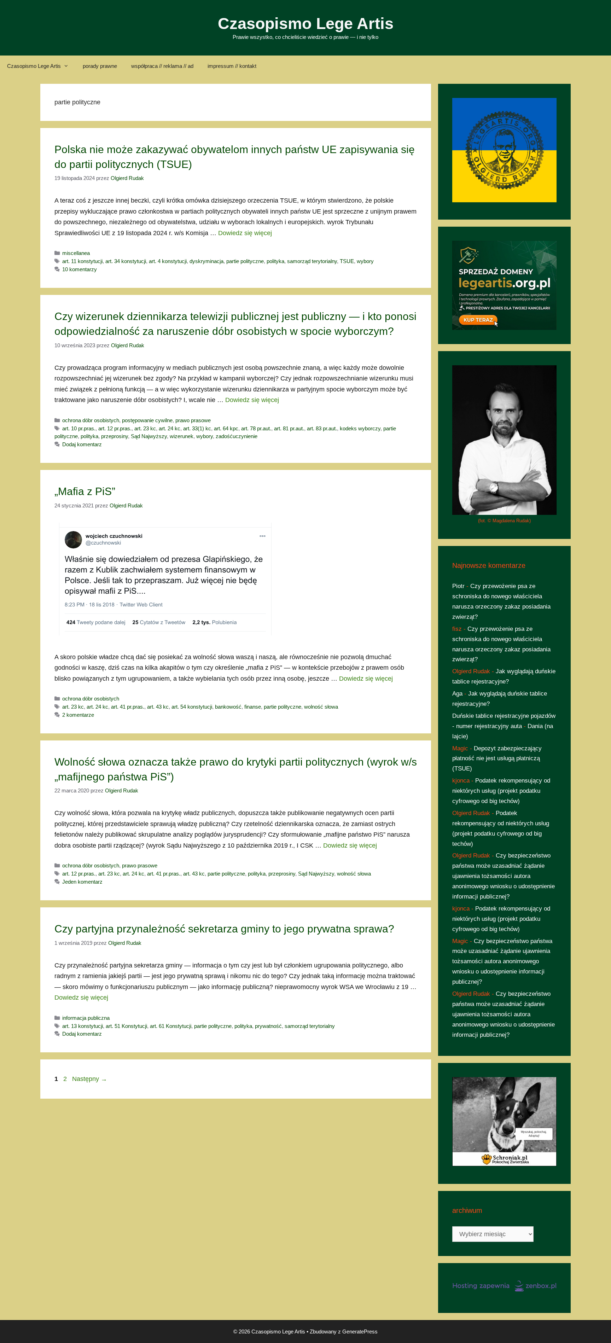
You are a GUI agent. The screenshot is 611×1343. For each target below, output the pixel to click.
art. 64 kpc (226, 428)
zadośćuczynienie (236, 436)
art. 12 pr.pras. (115, 428)
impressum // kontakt (232, 66)
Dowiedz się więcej (245, 233)
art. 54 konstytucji (191, 707)
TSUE (347, 261)
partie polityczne (245, 261)
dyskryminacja (206, 261)
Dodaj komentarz (82, 444)
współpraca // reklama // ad (162, 66)
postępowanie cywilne (147, 420)
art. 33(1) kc (197, 428)
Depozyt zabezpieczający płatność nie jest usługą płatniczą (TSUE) (497, 758)
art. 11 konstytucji (82, 261)
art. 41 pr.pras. (127, 707)
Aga (457, 693)
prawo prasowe (193, 420)
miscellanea (76, 253)
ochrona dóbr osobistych (90, 420)
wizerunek (181, 436)
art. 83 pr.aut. (322, 428)
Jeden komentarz (82, 882)
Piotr (458, 586)
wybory (365, 261)
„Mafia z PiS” (84, 491)
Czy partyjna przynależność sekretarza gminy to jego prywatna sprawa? (224, 929)
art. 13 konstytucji (82, 1026)
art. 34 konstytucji (125, 261)
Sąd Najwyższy (149, 436)
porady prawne (100, 66)
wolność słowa (321, 707)
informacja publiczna (86, 1018)
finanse (252, 707)
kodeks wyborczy (360, 428)
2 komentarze (78, 715)
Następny (89, 1078)
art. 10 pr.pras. (78, 428)
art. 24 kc (169, 428)
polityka (275, 261)
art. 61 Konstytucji (170, 1026)
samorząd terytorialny (312, 261)
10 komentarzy (79, 269)
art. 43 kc (158, 707)
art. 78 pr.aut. (256, 428)
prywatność (268, 1026)
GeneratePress (360, 1332)
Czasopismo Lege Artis (306, 23)
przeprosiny (114, 436)
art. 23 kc (145, 428)
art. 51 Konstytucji (126, 1026)
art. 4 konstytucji (168, 261)
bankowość (228, 707)
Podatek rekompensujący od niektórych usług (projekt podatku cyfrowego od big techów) (501, 790)
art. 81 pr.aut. (289, 428)
